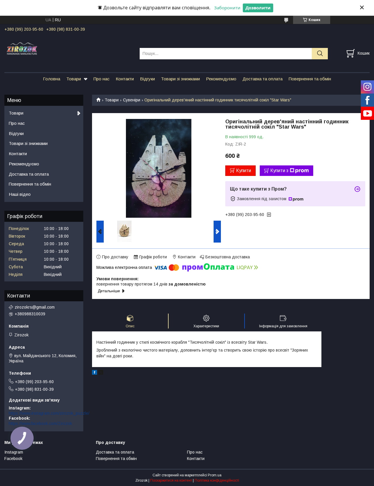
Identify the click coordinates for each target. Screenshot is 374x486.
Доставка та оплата (263, 78)
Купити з (279, 170)
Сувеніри (131, 100)
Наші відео (20, 194)
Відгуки (147, 78)
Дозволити (258, 8)
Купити (243, 170)
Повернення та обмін (310, 78)
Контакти (125, 78)
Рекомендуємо (221, 78)
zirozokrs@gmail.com (35, 307)
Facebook (13, 458)
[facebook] (94, 373)
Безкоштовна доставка (227, 257)
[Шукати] (320, 53)
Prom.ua (214, 475)
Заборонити (227, 8)
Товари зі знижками (180, 78)
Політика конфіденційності (217, 480)
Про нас (102, 78)
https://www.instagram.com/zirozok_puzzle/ (49, 413)
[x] (100, 373)
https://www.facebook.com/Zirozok (40, 423)
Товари (73, 78)
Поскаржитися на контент (171, 480)
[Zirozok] (68, 48)
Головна (51, 78)
